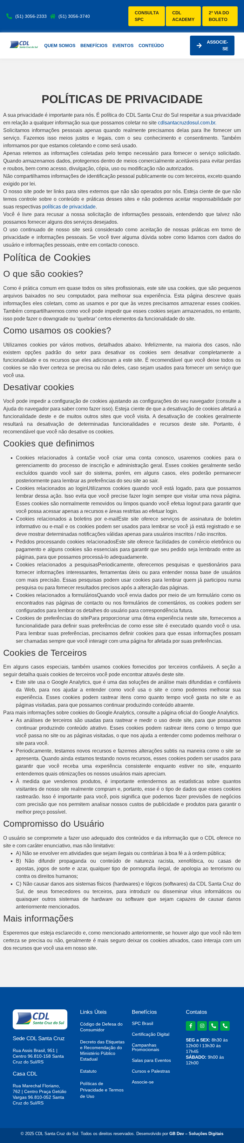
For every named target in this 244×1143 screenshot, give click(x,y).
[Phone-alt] (213, 1026)
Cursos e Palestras (151, 1071)
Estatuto (88, 1071)
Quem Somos (59, 45)
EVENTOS (122, 45)
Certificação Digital (150, 1034)
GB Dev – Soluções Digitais (196, 1133)
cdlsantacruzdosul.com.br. (187, 122)
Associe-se (143, 1081)
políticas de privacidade (69, 206)
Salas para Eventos (151, 1060)
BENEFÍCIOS (93, 45)
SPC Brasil (142, 1023)
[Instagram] (202, 1026)
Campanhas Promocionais (145, 1047)
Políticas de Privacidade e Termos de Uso (102, 1090)
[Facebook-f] (190, 1026)
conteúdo (151, 45)
